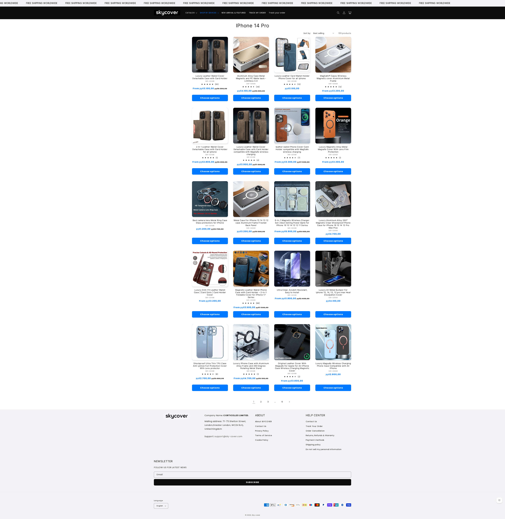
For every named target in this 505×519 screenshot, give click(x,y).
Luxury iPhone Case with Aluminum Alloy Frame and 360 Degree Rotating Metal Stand (251, 366)
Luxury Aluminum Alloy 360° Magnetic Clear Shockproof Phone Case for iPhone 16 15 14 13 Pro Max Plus (333, 224)
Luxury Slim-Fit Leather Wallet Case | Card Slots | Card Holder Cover (210, 292)
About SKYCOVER (263, 421)
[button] (191, 13)
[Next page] (289, 402)
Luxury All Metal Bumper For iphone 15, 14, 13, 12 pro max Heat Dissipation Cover (333, 292)
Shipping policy (313, 444)
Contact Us (260, 426)
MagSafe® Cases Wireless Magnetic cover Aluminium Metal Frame (333, 78)
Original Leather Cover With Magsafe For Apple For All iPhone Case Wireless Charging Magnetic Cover (292, 367)
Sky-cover (256, 515)
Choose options (210, 97)
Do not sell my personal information (324, 449)
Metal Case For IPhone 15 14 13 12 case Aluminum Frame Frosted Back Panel (251, 223)
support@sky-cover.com (228, 436)
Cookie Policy (261, 440)
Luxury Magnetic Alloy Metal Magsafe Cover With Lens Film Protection (333, 149)
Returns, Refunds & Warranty (320, 435)
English (160, 506)
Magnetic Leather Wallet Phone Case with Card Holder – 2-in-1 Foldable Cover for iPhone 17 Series (251, 294)
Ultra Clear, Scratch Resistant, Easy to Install (292, 291)
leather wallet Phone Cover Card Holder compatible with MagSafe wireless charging (292, 149)
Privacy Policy (262, 431)
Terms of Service (263, 435)
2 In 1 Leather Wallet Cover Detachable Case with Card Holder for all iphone (209, 149)
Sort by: (307, 33)
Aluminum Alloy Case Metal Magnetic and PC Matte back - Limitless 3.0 (251, 78)
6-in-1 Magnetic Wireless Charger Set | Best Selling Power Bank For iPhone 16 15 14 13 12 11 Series (292, 223)
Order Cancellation (315, 431)
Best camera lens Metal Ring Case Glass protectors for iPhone (210, 221)
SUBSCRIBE (252, 482)
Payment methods (315, 440)
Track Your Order (314, 426)
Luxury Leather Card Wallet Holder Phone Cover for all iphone (292, 77)
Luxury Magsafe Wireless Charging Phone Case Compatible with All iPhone (333, 366)
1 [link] (253, 401)
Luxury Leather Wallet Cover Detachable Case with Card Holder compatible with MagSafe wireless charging (251, 151)
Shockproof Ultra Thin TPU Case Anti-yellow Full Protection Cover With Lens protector (210, 366)
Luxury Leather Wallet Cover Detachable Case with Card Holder (209, 77)
